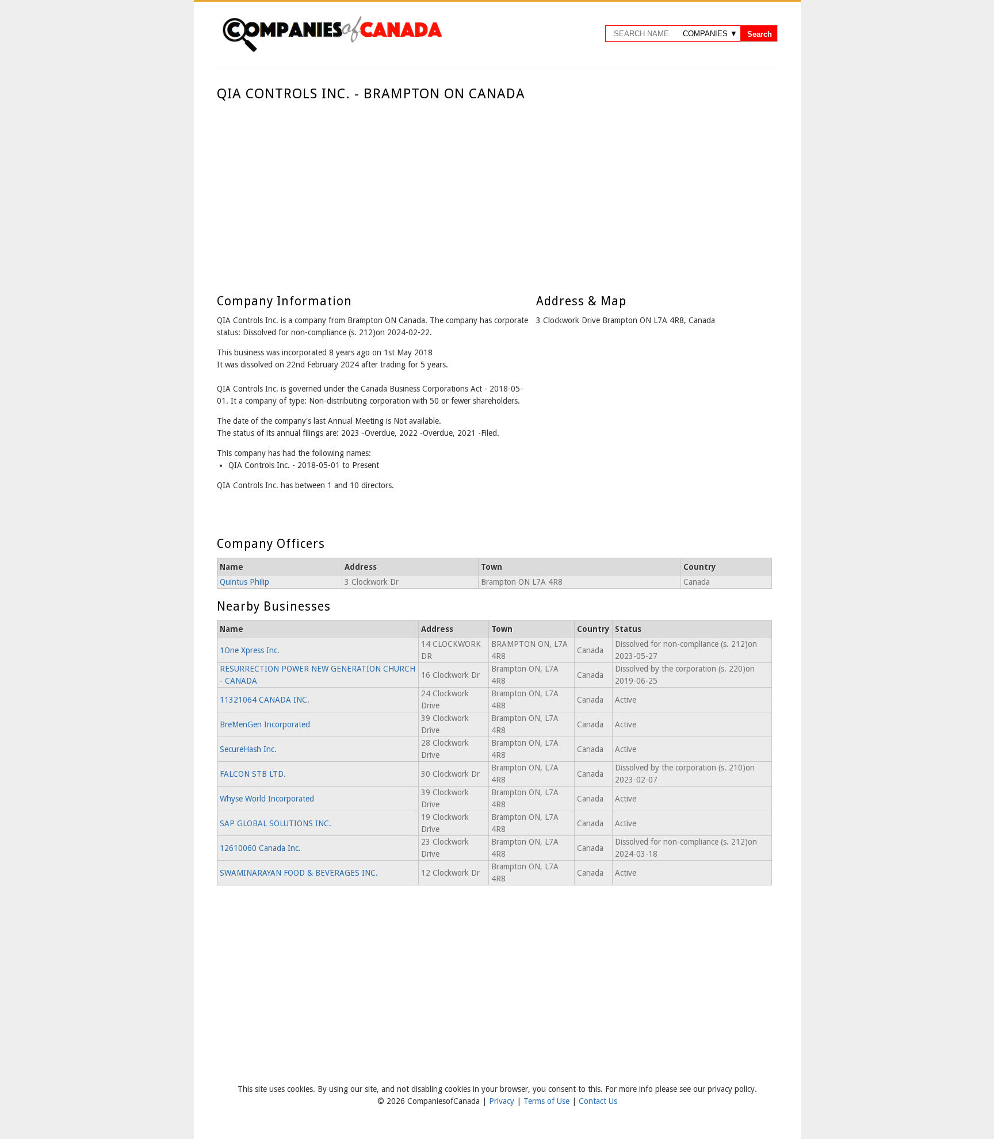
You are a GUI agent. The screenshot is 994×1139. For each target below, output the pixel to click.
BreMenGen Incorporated (265, 724)
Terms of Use (547, 1101)
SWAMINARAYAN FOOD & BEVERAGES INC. (299, 872)
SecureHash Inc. (248, 749)
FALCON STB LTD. (253, 773)
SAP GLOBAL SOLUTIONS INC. (275, 823)
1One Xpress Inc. (250, 650)
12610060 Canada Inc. (260, 848)
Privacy (503, 1101)
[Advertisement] (494, 188)
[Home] (332, 50)
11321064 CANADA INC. (264, 699)
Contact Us (598, 1101)
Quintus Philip (244, 581)
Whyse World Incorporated (267, 798)
